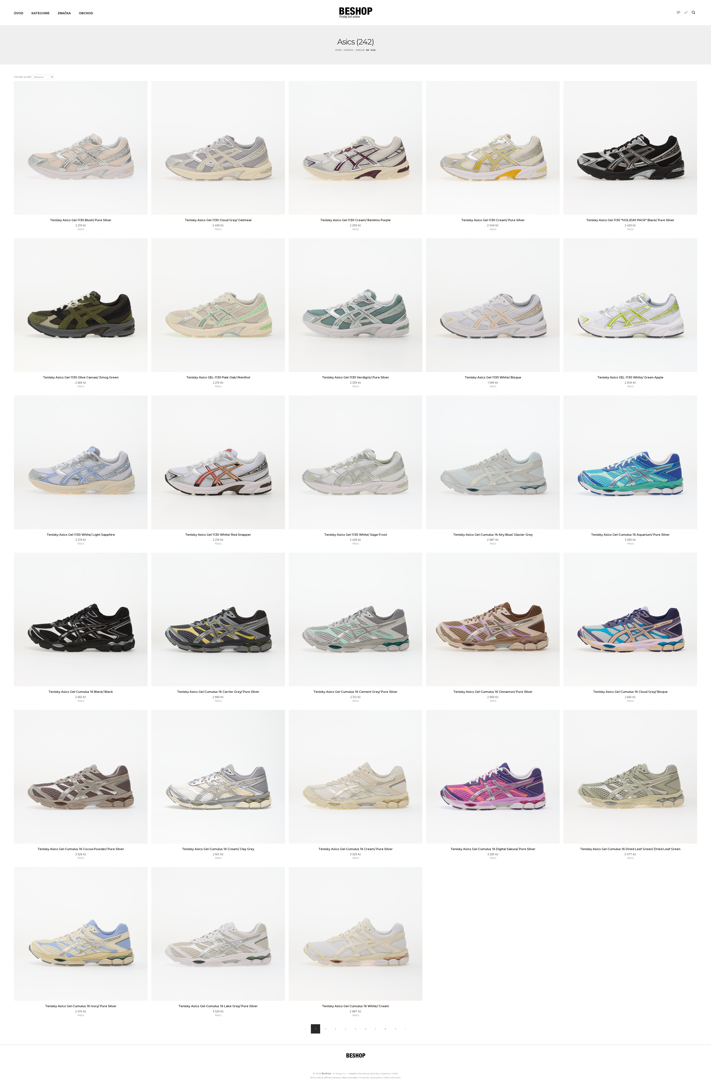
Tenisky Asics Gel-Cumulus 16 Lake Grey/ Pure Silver (218, 1006)
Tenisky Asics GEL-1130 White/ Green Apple (630, 377)
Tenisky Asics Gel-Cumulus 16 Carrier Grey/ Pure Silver (218, 692)
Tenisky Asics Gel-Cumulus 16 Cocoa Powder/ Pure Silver (80, 849)
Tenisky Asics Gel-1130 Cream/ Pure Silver (493, 220)
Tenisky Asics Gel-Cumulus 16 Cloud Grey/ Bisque (630, 692)
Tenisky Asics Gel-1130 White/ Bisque (493, 377)
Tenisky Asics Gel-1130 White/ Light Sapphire (81, 534)
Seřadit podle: (23, 77)
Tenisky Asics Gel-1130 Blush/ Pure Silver (80, 220)
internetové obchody (368, 1073)
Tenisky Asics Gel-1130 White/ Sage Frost (355, 534)
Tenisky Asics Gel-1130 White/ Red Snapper (218, 534)
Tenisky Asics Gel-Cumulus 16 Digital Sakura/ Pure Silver (492, 849)
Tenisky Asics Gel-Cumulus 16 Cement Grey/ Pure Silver (355, 692)
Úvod (338, 50)
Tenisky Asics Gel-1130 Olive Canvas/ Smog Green (80, 377)
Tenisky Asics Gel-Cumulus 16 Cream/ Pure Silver (355, 849)
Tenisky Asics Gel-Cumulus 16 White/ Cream (355, 1006)
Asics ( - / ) (366, 50)
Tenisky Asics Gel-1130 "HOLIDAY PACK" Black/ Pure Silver (630, 220)
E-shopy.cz (339, 1073)
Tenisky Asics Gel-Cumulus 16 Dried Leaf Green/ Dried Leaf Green (630, 849)
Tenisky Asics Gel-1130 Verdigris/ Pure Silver (355, 377)
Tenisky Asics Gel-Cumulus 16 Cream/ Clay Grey (218, 849)
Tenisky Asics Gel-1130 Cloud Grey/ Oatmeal (218, 220)
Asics (81, 229)
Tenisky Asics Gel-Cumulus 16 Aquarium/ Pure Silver (630, 534)
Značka (348, 50)
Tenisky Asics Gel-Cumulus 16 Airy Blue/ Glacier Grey (493, 534)
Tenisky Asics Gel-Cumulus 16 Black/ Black (81, 692)
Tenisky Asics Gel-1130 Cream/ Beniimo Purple (355, 220)
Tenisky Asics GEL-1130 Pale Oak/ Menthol (218, 377)
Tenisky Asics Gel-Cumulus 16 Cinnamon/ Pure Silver (493, 692)
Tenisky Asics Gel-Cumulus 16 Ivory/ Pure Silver (80, 1006)
